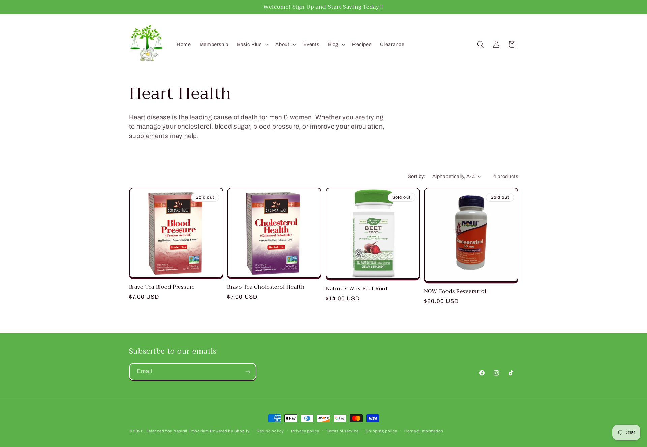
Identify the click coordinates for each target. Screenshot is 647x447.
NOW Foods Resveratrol (455, 291)
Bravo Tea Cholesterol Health (265, 287)
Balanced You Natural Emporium (177, 431)
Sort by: (416, 176)
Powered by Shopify (229, 431)
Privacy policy (305, 431)
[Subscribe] (247, 371)
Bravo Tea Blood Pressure (162, 287)
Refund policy (270, 431)
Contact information (423, 431)
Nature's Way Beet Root (357, 288)
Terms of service (343, 431)
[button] (252, 44)
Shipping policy (381, 431)
